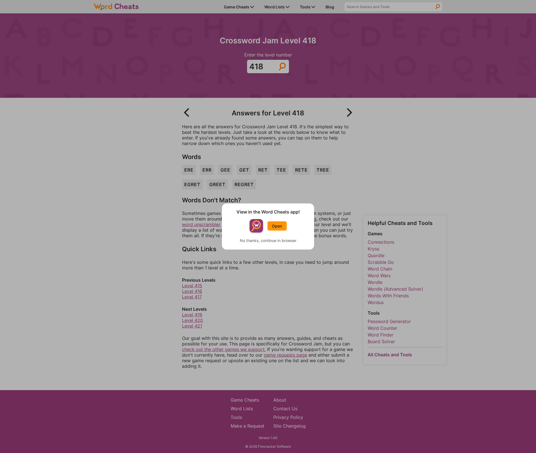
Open (277, 226)
